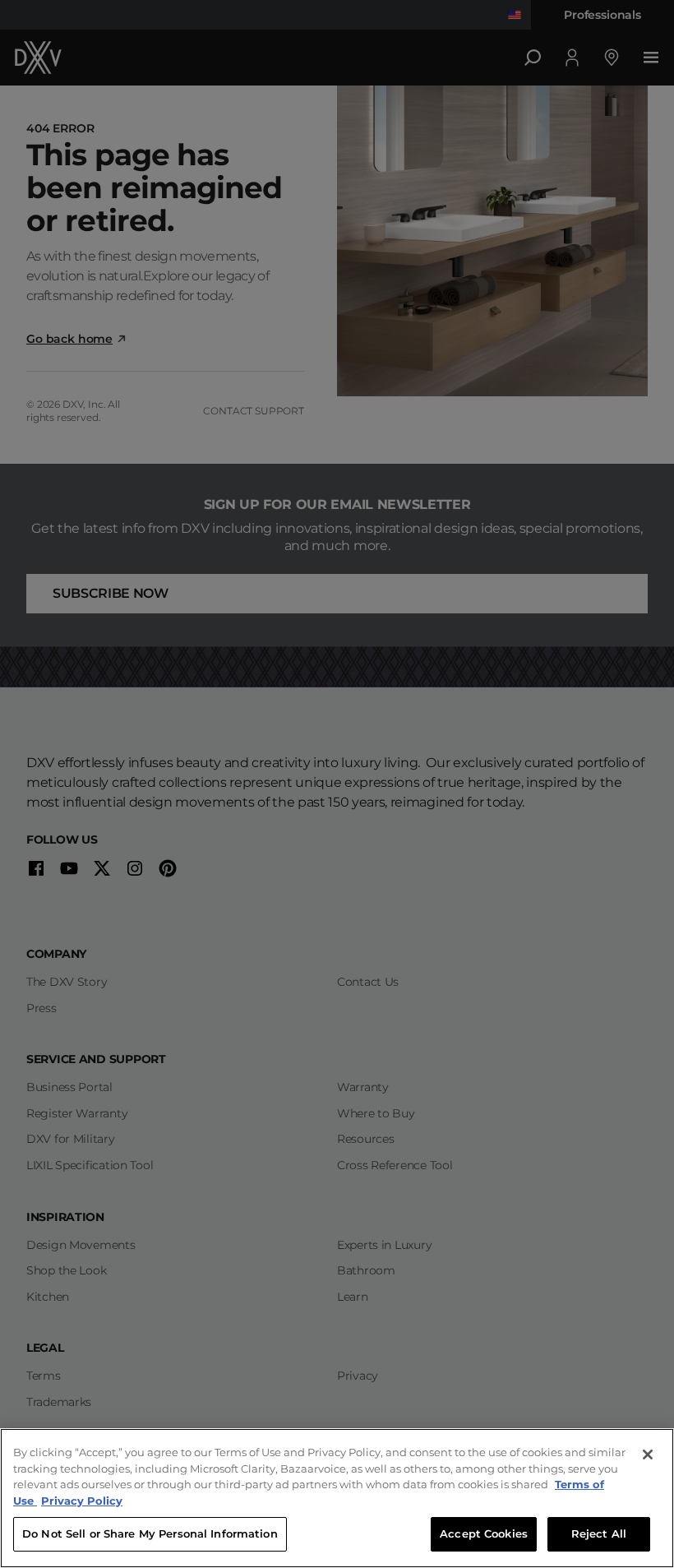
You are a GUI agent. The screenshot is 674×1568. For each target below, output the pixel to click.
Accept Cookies (484, 1533)
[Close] (648, 1454)
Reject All (598, 1533)
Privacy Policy (81, 1500)
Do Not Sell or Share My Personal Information (150, 1533)
